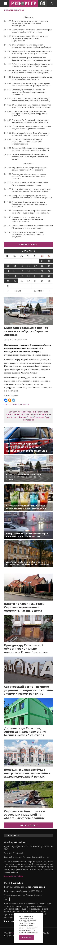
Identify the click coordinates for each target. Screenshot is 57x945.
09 (49, 266)
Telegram (39, 417)
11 (15, 271)
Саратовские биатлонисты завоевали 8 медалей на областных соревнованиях (24, 814)
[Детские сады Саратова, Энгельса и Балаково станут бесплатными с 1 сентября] (28, 711)
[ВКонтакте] (5, 400)
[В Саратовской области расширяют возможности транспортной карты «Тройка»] (28, 468)
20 (28, 276)
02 (49, 261)
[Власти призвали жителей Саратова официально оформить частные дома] (28, 587)
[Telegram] (13, 400)
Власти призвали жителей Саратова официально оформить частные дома (24, 607)
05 (21, 266)
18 (15, 276)
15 (42, 271)
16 (49, 271)
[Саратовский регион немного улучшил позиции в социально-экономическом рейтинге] (28, 670)
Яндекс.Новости (14, 414)
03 (8, 266)
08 (42, 266)
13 (28, 271)
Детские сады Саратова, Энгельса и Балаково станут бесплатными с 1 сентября (25, 731)
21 (35, 276)
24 (8, 281)
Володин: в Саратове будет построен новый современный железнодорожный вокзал (27, 773)
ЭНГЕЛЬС (7, 404)
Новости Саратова (14, 10)
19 (21, 276)
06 (28, 266)
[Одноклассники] (9, 400)
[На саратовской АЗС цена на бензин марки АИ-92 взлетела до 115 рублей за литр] (28, 525)
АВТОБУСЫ (24, 404)
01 (42, 261)
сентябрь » (39, 291)
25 (15, 281)
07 (35, 266)
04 (15, 266)
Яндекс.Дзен (25, 417)
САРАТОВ (15, 404)
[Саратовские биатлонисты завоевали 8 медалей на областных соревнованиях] (28, 794)
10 (8, 271)
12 (21, 271)
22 (42, 276)
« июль (18, 291)
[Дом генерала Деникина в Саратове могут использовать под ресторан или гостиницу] (28, 553)
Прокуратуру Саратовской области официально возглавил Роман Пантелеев (26, 648)
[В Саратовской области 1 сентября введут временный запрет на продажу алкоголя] (28, 497)
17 (8, 276)
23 (49, 276)
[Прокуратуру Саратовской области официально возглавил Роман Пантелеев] (28, 628)
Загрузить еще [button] (28, 244)
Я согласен (26, 937)
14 (35, 271)
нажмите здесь (23, 934)
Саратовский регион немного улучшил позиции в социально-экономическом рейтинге (28, 690)
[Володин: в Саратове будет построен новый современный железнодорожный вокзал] (28, 753)
